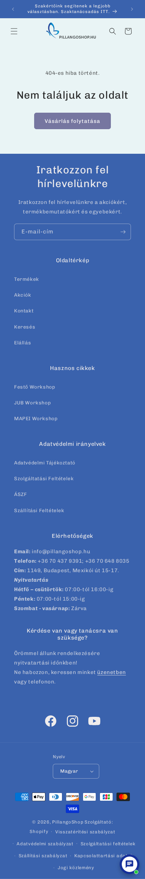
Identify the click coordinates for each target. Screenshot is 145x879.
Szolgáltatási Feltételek (44, 479)
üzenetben (111, 672)
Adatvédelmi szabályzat (45, 843)
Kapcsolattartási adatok (103, 855)
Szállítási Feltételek (39, 511)
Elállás (22, 343)
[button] (14, 31)
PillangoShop (67, 822)
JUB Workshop (32, 403)
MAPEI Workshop (35, 419)
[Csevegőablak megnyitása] (129, 864)
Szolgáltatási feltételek (108, 843)
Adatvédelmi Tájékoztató (44, 463)
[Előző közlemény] (13, 9)
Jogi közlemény (76, 867)
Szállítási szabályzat (43, 855)
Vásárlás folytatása (72, 121)
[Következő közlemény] (132, 9)
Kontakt (23, 311)
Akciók (22, 295)
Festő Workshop (34, 387)
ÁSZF (20, 494)
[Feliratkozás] (123, 232)
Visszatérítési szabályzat (85, 831)
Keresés (24, 327)
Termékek (26, 279)
